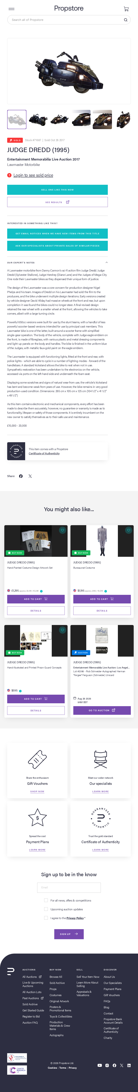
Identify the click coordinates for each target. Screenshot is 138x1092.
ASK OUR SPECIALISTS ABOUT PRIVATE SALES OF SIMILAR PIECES (57, 245)
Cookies (52, 1067)
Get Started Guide (33, 1010)
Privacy (73, 1067)
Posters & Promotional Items (60, 1008)
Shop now (37, 791)
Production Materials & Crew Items (60, 1025)
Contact (108, 1013)
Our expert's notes (21, 262)
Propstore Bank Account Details (113, 1020)
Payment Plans (112, 989)
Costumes (55, 995)
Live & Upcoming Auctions (32, 984)
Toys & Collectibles (61, 1016)
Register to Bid (31, 1016)
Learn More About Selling (87, 984)
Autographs (56, 1035)
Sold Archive (30, 1004)
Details (36, 610)
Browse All (56, 976)
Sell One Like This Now (57, 189)
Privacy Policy (75, 918)
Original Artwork (59, 1001)
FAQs (107, 1001)
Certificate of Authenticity (111, 1029)
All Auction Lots (31, 992)
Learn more (100, 791)
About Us (109, 976)
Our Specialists (112, 982)
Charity (108, 1037)
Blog (106, 1007)
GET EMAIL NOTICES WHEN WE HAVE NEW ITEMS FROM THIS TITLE (58, 233)
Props (53, 989)
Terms (62, 1067)
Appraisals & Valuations (84, 993)
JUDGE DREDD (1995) (38, 149)
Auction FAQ (30, 1022)
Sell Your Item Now (88, 976)
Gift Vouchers (112, 995)
